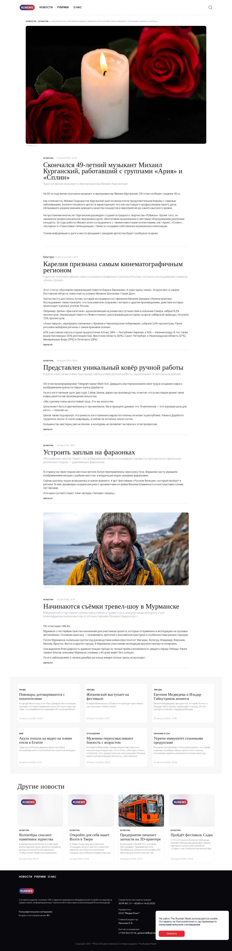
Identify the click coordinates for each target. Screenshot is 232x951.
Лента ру (48, 345)
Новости (46, 7)
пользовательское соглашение (179, 924)
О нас (77, 7)
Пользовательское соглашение (35, 911)
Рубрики (63, 7)
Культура (43, 21)
